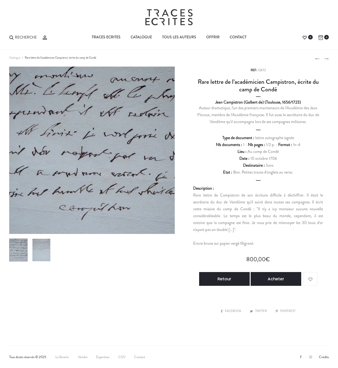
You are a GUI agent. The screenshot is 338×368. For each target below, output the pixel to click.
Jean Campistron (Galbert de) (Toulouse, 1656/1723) (258, 102)
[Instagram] (310, 357)
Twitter (261, 311)
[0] (304, 37)
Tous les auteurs (179, 37)
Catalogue (141, 37)
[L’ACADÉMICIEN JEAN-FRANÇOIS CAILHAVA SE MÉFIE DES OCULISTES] (317, 58)
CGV (122, 357)
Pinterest (287, 311)
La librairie (62, 357)
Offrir (213, 37)
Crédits (324, 357)
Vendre (83, 357)
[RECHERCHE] (11, 37)
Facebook (233, 311)
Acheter (276, 279)
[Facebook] (301, 357)
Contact (238, 37)
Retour (224, 279)
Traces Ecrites (106, 37)
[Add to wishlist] (310, 279)
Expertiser (103, 357)
